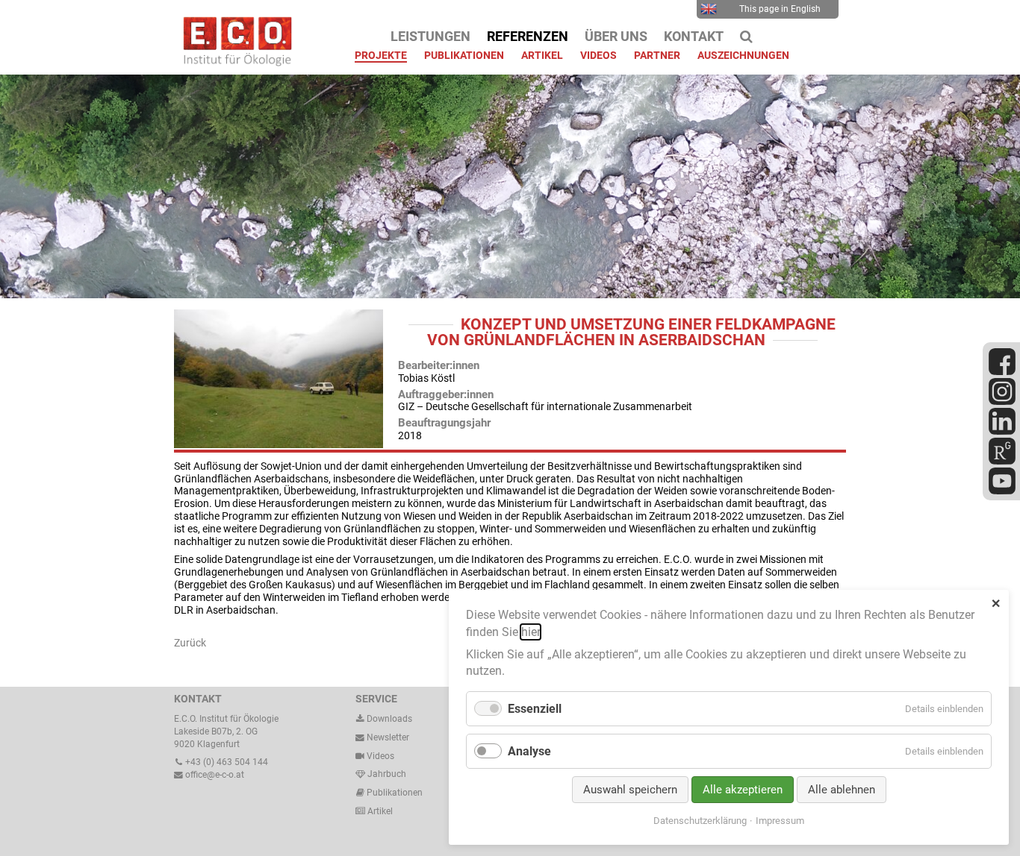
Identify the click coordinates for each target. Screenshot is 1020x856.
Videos (380, 756)
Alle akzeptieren (743, 789)
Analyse (529, 751)
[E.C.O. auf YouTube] (1002, 491)
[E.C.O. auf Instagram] (1002, 402)
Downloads (388, 719)
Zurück (190, 643)
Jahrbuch (385, 774)
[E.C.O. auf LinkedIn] (1002, 432)
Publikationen (393, 792)
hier (530, 632)
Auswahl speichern (630, 789)
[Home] (233, 63)
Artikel (379, 811)
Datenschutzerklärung (700, 820)
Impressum (780, 820)
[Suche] (746, 36)
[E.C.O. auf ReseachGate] (1002, 462)
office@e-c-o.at (213, 775)
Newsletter (386, 737)
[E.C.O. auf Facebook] (1002, 372)
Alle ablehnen (841, 789)
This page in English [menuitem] (780, 9)
